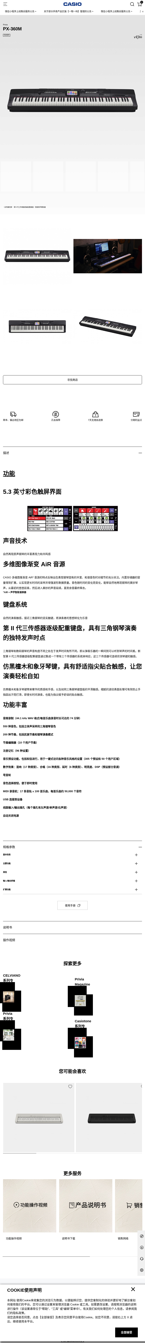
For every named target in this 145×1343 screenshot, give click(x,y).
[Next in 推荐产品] (139, 1126)
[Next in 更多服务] (139, 1214)
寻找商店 (72, 379)
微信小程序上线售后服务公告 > (104, 11)
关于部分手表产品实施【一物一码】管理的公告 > (56, 11)
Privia (5, 25)
